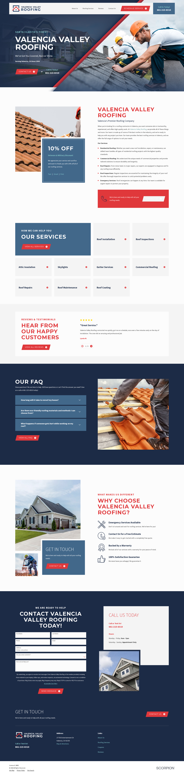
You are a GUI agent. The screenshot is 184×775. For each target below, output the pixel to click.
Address (18, 648)
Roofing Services (104, 742)
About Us (101, 738)
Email (56, 174)
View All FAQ (25, 438)
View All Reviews (34, 347)
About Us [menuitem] (75, 8)
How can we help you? (22, 662)
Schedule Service (133, 8)
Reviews (101, 752)
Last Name (55, 634)
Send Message (48, 691)
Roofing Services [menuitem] (88, 8)
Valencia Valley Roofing (138, 129)
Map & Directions (63, 744)
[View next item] (91, 346)
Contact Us (25, 72)
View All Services (34, 247)
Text (49, 174)
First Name (19, 634)
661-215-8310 (164, 10)
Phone (18, 641)
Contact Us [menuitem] (112, 8)
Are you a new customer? (23, 655)
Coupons (101, 747)
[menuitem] (11, 770)
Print (62, 174)
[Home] (26, 8)
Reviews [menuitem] (101, 8)
